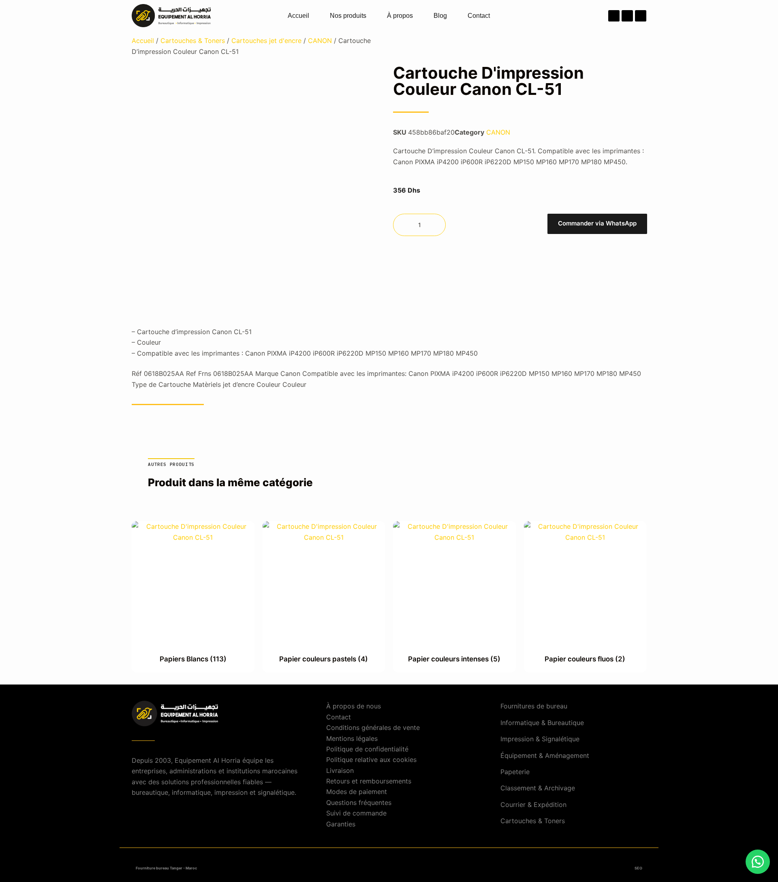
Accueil (298, 15)
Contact (479, 15)
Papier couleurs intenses (454, 659)
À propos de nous (353, 706)
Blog (440, 15)
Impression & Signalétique (539, 739)
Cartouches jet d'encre (266, 40)
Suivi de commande (356, 813)
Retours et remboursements (368, 781)
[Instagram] (627, 15)
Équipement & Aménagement (544, 755)
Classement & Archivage (537, 788)
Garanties (340, 824)
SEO (638, 868)
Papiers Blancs (193, 659)
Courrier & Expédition (533, 804)
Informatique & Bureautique (542, 723)
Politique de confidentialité (367, 749)
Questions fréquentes (358, 802)
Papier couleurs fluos (585, 659)
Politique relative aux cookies (371, 759)
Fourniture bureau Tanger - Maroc (166, 868)
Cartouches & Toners (192, 40)
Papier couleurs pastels (323, 659)
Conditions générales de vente (373, 727)
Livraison (340, 770)
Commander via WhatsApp (597, 223)
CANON (320, 40)
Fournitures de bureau (533, 706)
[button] (597, 225)
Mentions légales (352, 738)
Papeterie (515, 772)
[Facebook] (614, 15)
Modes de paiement (356, 792)
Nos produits (348, 15)
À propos (400, 15)
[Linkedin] (640, 15)
